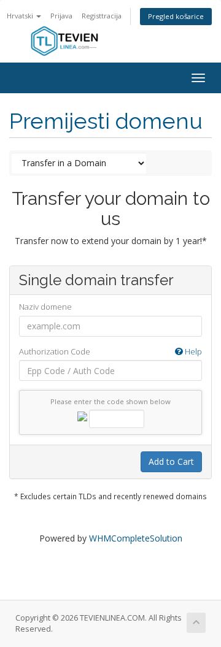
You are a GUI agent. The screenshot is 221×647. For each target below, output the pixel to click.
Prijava (61, 15)
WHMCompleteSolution (135, 538)
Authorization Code (110, 351)
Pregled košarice (176, 16)
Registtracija (102, 15)
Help (192, 351)
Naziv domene (45, 306)
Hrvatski (21, 15)
